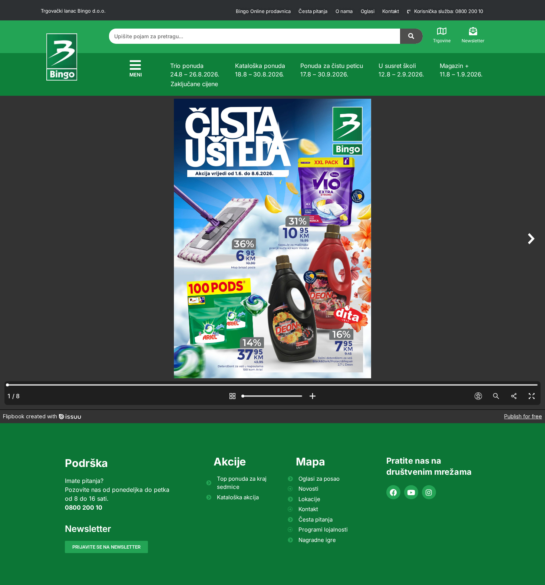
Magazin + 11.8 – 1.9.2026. (461, 70)
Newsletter (473, 40)
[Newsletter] (473, 31)
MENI (135, 75)
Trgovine (441, 40)
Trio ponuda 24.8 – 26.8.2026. (194, 70)
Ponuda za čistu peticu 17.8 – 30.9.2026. (331, 70)
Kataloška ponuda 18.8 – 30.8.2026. (260, 70)
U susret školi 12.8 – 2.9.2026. (401, 70)
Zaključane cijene (194, 84)
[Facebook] (393, 492)
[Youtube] (411, 492)
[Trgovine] (442, 31)
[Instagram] (429, 492)
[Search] (411, 36)
